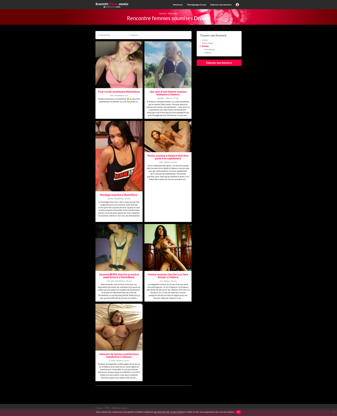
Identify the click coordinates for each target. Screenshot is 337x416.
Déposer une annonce (221, 4)
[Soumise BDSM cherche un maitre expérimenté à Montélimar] (119, 247)
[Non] (333, 412)
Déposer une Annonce (219, 62)
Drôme (205, 46)
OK (238, 412)
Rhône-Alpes (173, 13)
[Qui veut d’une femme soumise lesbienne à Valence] (168, 64)
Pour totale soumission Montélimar (119, 91)
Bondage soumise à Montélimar (119, 194)
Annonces (178, 4)
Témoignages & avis (196, 4)
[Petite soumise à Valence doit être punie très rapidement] (168, 136)
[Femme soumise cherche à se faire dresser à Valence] (168, 247)
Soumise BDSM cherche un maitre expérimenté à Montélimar (119, 276)
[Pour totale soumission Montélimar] (119, 64)
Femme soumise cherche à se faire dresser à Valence (168, 276)
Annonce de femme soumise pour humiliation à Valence (119, 355)
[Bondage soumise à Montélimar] (119, 156)
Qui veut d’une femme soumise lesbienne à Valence (168, 93)
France (205, 40)
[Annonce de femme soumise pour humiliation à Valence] (119, 326)
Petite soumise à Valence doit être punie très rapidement (168, 157)
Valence (134, 35)
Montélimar (105, 35)
